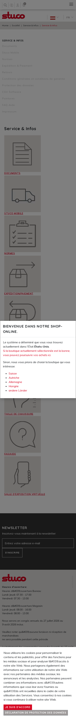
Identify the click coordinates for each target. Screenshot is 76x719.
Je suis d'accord (17, 707)
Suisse (13, 373)
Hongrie (14, 386)
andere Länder (18, 390)
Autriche (14, 377)
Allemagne (15, 382)
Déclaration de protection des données (35, 712)
